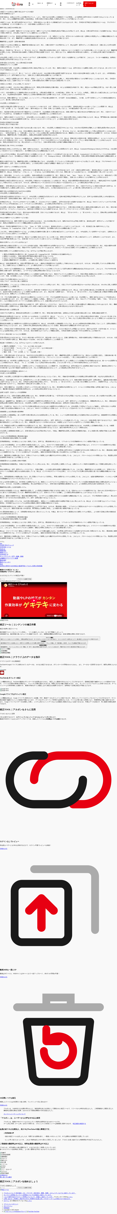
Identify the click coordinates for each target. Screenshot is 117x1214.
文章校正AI (3, 1175)
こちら (70, 1197)
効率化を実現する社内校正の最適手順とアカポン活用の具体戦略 (21, 566)
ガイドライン (8, 1206)
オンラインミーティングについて (15, 1114)
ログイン (7, 1200)
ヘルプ (29, 1197)
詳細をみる (3, 848)
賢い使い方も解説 (6, 1177)
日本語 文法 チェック (7, 545)
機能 (29, 4)
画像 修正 (3, 550)
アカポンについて (40, 1193)
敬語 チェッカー (5, 562)
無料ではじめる (89, 4)
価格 (60, 4)
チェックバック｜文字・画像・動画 (11, 556)
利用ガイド (50, 4)
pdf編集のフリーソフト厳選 (9, 558)
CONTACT (70, 3)
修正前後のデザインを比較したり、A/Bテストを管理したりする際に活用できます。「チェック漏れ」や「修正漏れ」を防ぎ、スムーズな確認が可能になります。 (44, 642)
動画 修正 (3, 560)
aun (1, 543)
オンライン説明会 (28, 1195)
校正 (1, 564)
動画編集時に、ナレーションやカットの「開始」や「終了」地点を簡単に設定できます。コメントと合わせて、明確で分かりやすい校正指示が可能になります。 (43, 646)
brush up (2, 549)
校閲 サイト (4, 552)
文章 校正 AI (4, 554)
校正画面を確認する (79, 1123)
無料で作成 (24, 579)
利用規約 (7, 1208)
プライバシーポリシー (11, 1204)
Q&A (39, 3)
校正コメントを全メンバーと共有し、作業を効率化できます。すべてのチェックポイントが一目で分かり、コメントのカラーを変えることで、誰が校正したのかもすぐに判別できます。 (50, 638)
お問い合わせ (37, 1199)
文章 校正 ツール (5, 547)
